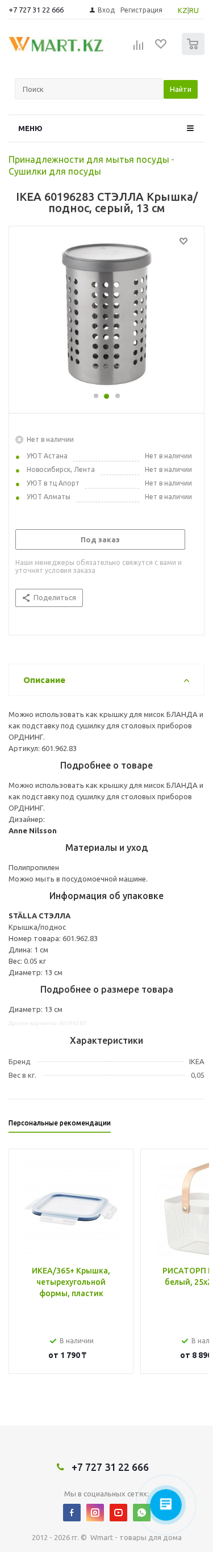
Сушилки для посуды (55, 171)
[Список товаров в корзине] (194, 52)
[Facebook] (72, 1512)
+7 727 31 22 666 (36, 10)
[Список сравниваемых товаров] (139, 49)
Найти (180, 89)
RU (194, 10)
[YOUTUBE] (118, 1512)
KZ (182, 10)
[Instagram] (95, 1512)
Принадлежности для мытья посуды (89, 159)
